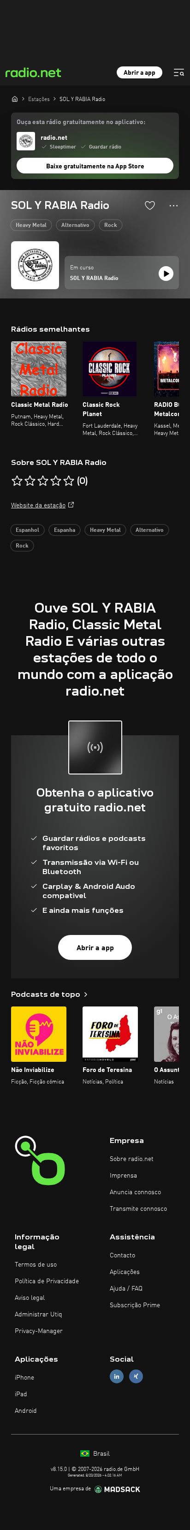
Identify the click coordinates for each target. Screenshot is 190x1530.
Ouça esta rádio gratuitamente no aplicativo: (81, 122)
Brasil (100, 1454)
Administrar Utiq (38, 1314)
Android (26, 1411)
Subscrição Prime (135, 1305)
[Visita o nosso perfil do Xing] (136, 1376)
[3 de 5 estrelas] (42, 481)
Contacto (122, 1255)
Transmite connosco (138, 1209)
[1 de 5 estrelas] (17, 481)
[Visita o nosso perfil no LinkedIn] (116, 1376)
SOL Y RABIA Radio (94, 278)
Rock (110, 225)
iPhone (24, 1378)
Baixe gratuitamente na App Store (95, 166)
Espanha (64, 530)
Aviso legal (30, 1298)
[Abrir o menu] (178, 72)
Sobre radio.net (132, 1159)
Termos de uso (36, 1265)
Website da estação (38, 505)
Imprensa (123, 1176)
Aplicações (125, 1272)
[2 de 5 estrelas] (30, 481)
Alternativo (75, 225)
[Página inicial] (14, 98)
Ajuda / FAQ (126, 1289)
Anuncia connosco (135, 1192)
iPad (21, 1394)
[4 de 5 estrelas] (55, 481)
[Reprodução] (166, 273)
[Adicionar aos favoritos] (149, 205)
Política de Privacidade (47, 1281)
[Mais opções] (173, 205)
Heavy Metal (31, 225)
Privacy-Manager (39, 1331)
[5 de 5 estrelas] (68, 481)
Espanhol (27, 530)
